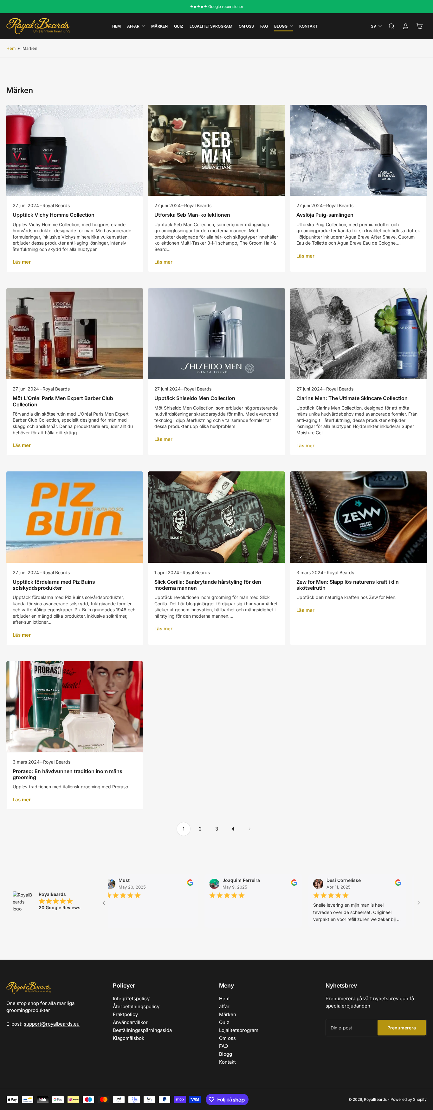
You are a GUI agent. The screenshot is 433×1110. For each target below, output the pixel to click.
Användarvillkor (130, 1022)
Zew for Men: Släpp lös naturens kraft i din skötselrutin (347, 585)
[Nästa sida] (249, 829)
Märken (159, 26)
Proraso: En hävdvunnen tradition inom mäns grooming (67, 774)
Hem (116, 26)
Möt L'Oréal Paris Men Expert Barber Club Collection (63, 401)
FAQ (264, 26)
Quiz (178, 26)
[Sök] (392, 26)
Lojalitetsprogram (211, 26)
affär (133, 26)
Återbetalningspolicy (136, 1006)
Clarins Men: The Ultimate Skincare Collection (352, 398)
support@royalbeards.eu (52, 1024)
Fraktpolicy (125, 1014)
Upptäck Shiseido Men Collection (194, 398)
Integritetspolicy (131, 998)
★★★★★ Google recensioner (216, 6)
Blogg (281, 26)
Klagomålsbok (128, 1038)
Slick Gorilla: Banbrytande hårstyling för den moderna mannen (207, 585)
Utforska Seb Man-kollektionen (192, 215)
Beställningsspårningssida (142, 1030)
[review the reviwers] (161, 884)
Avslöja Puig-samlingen (324, 215)
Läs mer (22, 262)
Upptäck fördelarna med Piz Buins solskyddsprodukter (54, 585)
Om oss (246, 26)
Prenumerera (401, 1027)
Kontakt (308, 26)
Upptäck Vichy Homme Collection (53, 215)
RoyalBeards (375, 1099)
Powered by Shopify (409, 1099)
